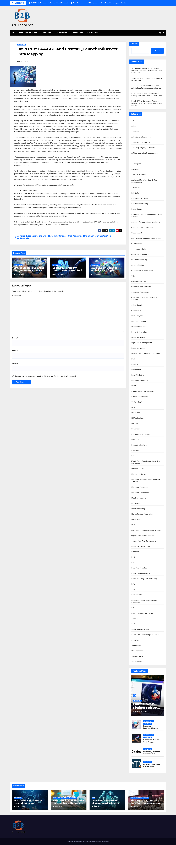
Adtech (134, 126)
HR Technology (137, 418)
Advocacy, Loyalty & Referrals (143, 148)
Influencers (21, 44)
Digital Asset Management (141, 343)
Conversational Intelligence (142, 271)
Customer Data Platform (141, 287)
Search (134, 44)
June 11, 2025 (59, 807)
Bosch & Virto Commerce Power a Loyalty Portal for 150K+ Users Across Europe (146, 103)
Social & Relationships (140, 629)
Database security (138, 327)
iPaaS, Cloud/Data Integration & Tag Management (145, 462)
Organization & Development (142, 536)
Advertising (135, 131)
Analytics (135, 169)
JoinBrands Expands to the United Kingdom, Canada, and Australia (41, 237)
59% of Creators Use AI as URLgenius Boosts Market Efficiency (29, 270)
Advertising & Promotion (141, 137)
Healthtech (135, 413)
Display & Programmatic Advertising (145, 353)
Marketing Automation (140, 487)
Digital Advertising (138, 337)
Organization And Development (143, 541)
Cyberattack (136, 310)
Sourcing (135, 640)
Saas (133, 589)
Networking (136, 519)
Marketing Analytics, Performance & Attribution (145, 481)
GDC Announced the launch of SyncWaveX (88, 236)
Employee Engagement (140, 380)
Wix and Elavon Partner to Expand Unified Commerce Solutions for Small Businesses (146, 70)
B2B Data (135, 193)
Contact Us (92, 33)
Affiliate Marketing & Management (144, 153)
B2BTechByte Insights (140, 198)
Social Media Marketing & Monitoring (146, 635)
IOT (132, 456)
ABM (133, 121)
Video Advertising (138, 656)
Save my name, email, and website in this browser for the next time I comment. (45, 376)
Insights (47, 33)
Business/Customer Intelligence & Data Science (146, 215)
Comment (16, 296)
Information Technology (141, 434)
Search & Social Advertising (142, 613)
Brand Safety (136, 209)
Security (134, 619)
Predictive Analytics (139, 568)
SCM (133, 608)
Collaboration (136, 244)
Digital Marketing (138, 348)
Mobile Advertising (138, 498)
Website (15, 363)
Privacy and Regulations (141, 573)
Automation (136, 188)
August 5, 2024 (141, 711)
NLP (133, 525)
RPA (133, 584)
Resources (78, 33)
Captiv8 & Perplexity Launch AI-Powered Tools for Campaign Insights (67, 270)
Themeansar (105, 841)
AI (132, 158)
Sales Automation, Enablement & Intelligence (144, 601)
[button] (160, 33)
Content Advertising (139, 260)
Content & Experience (140, 254)
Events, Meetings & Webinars (142, 391)
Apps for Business (138, 175)
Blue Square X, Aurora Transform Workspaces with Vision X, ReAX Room (145, 803)
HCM (133, 407)
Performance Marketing (140, 546)
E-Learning (135, 364)
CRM (133, 276)
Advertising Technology (140, 142)
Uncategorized (137, 651)
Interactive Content (139, 445)
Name (15, 338)
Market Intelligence (139, 474)
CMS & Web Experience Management (146, 238)
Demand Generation (139, 332)
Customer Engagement (140, 292)
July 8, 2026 (20, 807)
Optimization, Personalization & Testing (146, 530)
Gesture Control (137, 402)
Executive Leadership (139, 397)
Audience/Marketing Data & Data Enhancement (144, 181)
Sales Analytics (137, 595)
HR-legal (134, 423)
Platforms (135, 552)
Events (134, 386)
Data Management (138, 321)
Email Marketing (137, 375)
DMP (133, 359)
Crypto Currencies (138, 281)
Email (15, 351)
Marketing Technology (140, 493)
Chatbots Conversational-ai (142, 227)
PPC (133, 557)
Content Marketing (138, 265)
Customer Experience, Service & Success (144, 298)
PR (132, 562)
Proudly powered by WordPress (77, 841)
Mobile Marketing (138, 509)
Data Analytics (137, 316)
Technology (136, 645)
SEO (133, 624)
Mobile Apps (136, 503)
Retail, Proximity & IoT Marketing (144, 579)
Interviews (135, 450)
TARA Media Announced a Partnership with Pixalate (68, 801)
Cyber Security (137, 305)
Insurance (135, 440)
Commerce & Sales (138, 249)
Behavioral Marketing (139, 204)
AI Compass (62, 33)
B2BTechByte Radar (28, 33)
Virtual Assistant (137, 662)
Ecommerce (136, 370)
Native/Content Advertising (142, 514)
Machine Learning (138, 469)
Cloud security (137, 233)
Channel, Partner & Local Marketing (145, 222)
